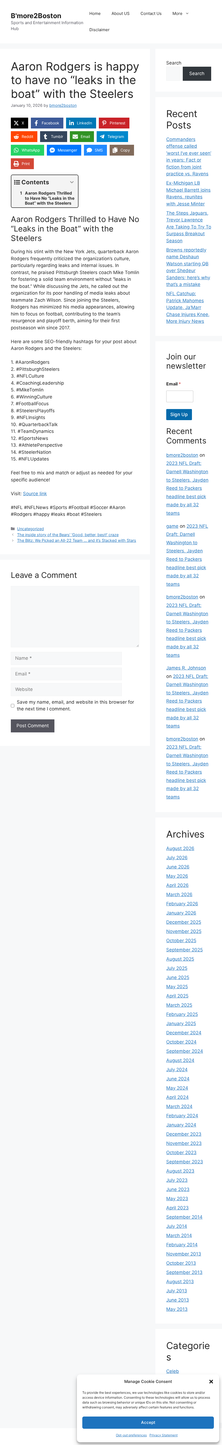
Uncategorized (30, 528)
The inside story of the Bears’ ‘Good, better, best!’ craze (68, 534)
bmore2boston (182, 455)
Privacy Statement (163, 1435)
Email (173, 384)
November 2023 (184, 1143)
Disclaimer (99, 29)
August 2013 (180, 1281)
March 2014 (179, 1235)
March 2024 (179, 1106)
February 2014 (182, 1244)
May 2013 (177, 1309)
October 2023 (181, 1152)
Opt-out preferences (131, 1435)
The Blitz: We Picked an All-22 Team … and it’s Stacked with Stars (76, 540)
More (177, 13)
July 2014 (176, 1226)
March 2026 (179, 894)
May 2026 (177, 876)
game (172, 526)
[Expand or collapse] (71, 182)
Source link (35, 493)
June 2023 (178, 1189)
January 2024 (181, 1125)
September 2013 (184, 1272)
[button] (211, 1381)
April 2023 (177, 1208)
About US (121, 13)
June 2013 (177, 1300)
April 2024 (177, 1097)
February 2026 (182, 903)
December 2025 (183, 922)
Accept (148, 1422)
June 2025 (177, 977)
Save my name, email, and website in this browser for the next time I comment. (75, 705)
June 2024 (178, 1079)
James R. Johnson (186, 668)
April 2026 (177, 885)
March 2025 (179, 1005)
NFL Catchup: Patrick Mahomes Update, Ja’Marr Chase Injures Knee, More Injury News (188, 307)
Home (95, 13)
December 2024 (183, 1032)
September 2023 (184, 1161)
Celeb (172, 1371)
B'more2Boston (36, 16)
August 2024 (180, 1060)
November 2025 (183, 931)
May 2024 (177, 1088)
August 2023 (180, 1171)
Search (173, 63)
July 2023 (177, 1180)
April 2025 (177, 996)
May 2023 (177, 1198)
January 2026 (181, 913)
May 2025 (177, 986)
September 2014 (184, 1217)
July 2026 (177, 857)
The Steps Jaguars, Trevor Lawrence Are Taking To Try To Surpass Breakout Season (188, 226)
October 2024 (181, 1042)
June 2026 (178, 867)
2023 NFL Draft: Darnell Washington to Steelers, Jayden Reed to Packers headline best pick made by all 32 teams (187, 488)
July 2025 (176, 968)
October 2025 (181, 940)
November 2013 (183, 1254)
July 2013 (176, 1290)
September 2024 (184, 1051)
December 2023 (183, 1134)
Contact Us (151, 13)
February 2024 (182, 1115)
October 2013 (181, 1263)
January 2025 (181, 1023)
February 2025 (182, 1014)
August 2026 (180, 848)
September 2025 (184, 949)
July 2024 (177, 1069)
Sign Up (179, 414)
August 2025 (180, 959)
